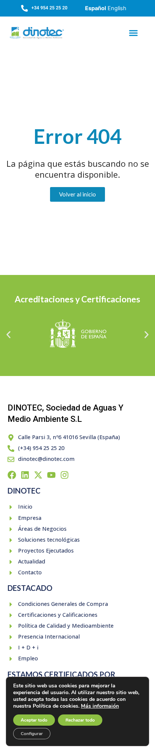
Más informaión (100, 706)
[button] (133, 33)
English (117, 8)
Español (95, 8)
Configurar (32, 734)
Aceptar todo (34, 720)
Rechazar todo (80, 720)
